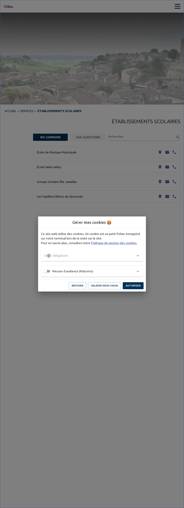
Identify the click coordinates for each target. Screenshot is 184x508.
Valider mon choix (104, 285)
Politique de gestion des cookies (114, 243)
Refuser (77, 285)
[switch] (45, 271)
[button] (92, 255)
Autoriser (133, 285)
